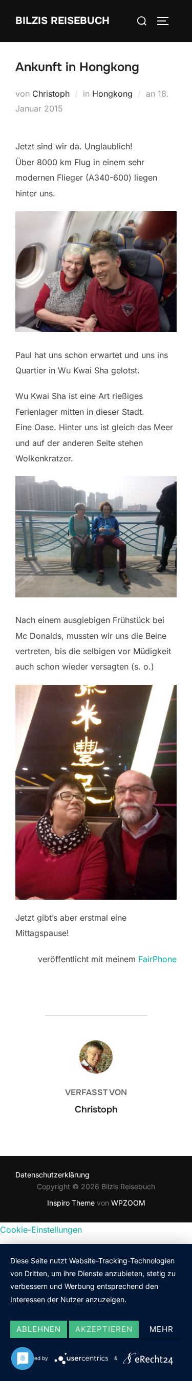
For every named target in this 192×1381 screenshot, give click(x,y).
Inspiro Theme (71, 1202)
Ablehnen (38, 1329)
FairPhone (157, 959)
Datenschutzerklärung (52, 1174)
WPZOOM (128, 1202)
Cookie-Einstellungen (41, 1229)
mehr (162, 1329)
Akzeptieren (104, 1329)
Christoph (51, 93)
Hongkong (112, 93)
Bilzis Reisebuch (62, 20)
